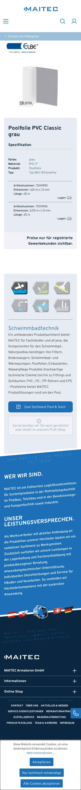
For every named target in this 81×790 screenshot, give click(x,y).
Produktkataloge (19, 723)
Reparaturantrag (58, 711)
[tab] (19, 288)
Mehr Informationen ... (41, 753)
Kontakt (17, 705)
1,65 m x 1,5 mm (39, 190)
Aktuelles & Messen (54, 705)
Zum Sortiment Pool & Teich (44, 407)
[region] (40, 86)
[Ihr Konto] (74, 21)
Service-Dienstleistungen (25, 711)
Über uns (32, 705)
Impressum (67, 723)
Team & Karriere (46, 723)
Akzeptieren (41, 762)
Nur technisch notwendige (41, 773)
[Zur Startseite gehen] (40, 9)
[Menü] (6, 21)
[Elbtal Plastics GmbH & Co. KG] (40, 47)
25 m (26, 194)
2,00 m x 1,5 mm (39, 210)
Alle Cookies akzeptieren (41, 784)
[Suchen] (62, 21)
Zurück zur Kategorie (23, 36)
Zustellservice (23, 717)
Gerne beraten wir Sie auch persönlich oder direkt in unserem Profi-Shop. (40, 428)
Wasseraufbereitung (51, 717)
